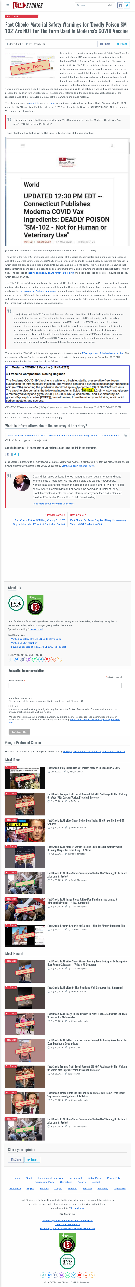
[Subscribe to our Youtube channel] (47, 659)
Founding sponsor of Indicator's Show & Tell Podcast (38, 646)
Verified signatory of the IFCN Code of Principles (36, 639)
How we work (75, 1178)
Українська (120, 1188)
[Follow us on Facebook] (22, 659)
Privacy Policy (114, 1178)
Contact (96, 1182)
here (52, 103)
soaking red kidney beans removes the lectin (50, 272)
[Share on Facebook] (8, 454)
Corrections (66, 1182)
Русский (87, 1188)
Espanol (44, 1188)
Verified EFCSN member (24, 643)
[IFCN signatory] (67, 1243)
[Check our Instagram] (28, 659)
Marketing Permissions (20, 698)
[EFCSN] (67, 1261)
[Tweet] (127, 5)
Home (17, 1178)
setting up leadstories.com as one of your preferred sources (94, 751)
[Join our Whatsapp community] (35, 659)
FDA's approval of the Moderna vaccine (102, 353)
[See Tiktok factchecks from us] (10, 659)
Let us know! (36, 629)
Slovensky (103, 1188)
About (29, 1178)
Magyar (58, 1188)
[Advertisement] (67, 554)
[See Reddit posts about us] (53, 659)
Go (110, 5)
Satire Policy (94, 1178)
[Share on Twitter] (15, 454)
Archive (82, 1182)
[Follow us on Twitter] (41, 659)
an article (34, 103)
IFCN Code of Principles (50, 1178)
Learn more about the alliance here (78, 466)
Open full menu (8, 5)
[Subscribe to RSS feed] (59, 659)
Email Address (17, 680)
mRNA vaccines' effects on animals (38, 291)
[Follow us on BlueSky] (16, 659)
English (30, 1188)
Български (15, 1188)
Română (72, 1188)
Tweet (123, 44)
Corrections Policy (44, 1182)
